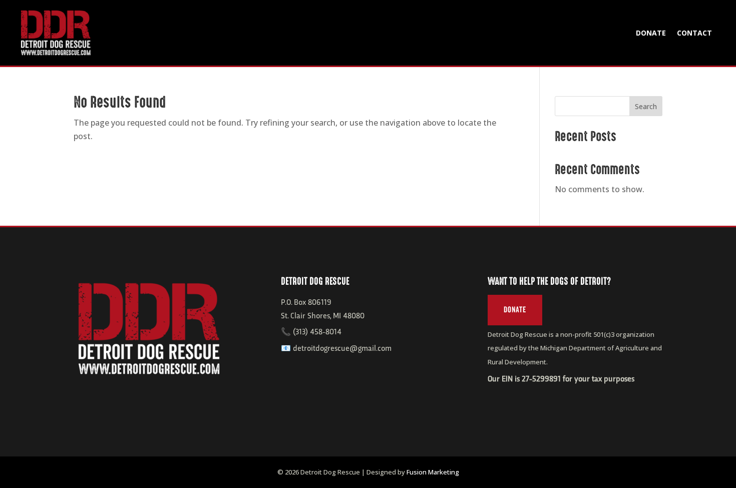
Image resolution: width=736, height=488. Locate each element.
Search (646, 106)
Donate (651, 33)
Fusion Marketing (433, 471)
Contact (694, 33)
